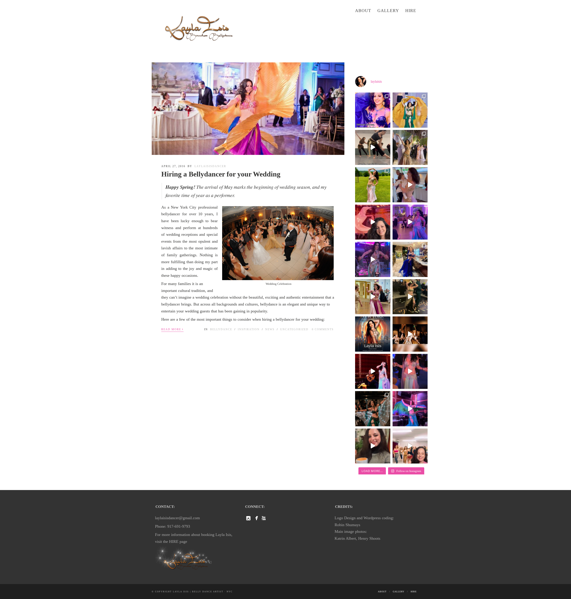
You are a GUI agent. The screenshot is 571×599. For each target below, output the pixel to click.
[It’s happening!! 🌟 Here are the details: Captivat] (372, 222)
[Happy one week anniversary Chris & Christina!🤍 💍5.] (410, 222)
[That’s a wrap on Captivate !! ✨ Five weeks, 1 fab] (372, 147)
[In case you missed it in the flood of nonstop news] (410, 408)
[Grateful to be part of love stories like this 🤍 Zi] (372, 408)
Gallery (388, 10)
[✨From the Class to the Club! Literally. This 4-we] (410, 446)
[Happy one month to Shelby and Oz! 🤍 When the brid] (410, 147)
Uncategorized (294, 329)
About (363, 10)
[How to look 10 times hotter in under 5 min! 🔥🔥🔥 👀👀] (372, 446)
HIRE (173, 541)
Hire (410, 10)
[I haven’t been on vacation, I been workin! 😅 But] (372, 110)
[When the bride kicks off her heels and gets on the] (410, 110)
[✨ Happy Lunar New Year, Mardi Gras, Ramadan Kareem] (410, 371)
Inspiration (249, 329)
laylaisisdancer (210, 166)
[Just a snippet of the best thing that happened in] (372, 371)
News (270, 329)
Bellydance (221, 329)
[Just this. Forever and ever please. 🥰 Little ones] (372, 296)
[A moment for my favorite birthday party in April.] (372, 259)
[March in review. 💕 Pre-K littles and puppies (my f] (410, 296)
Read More (172, 329)
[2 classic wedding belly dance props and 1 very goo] (410, 334)
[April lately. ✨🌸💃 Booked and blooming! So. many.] (410, 259)
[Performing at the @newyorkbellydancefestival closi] (372, 334)
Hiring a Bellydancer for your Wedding (220, 174)
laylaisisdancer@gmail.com (177, 518)
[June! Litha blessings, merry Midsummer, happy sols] (372, 184)
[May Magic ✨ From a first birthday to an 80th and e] (410, 184)
